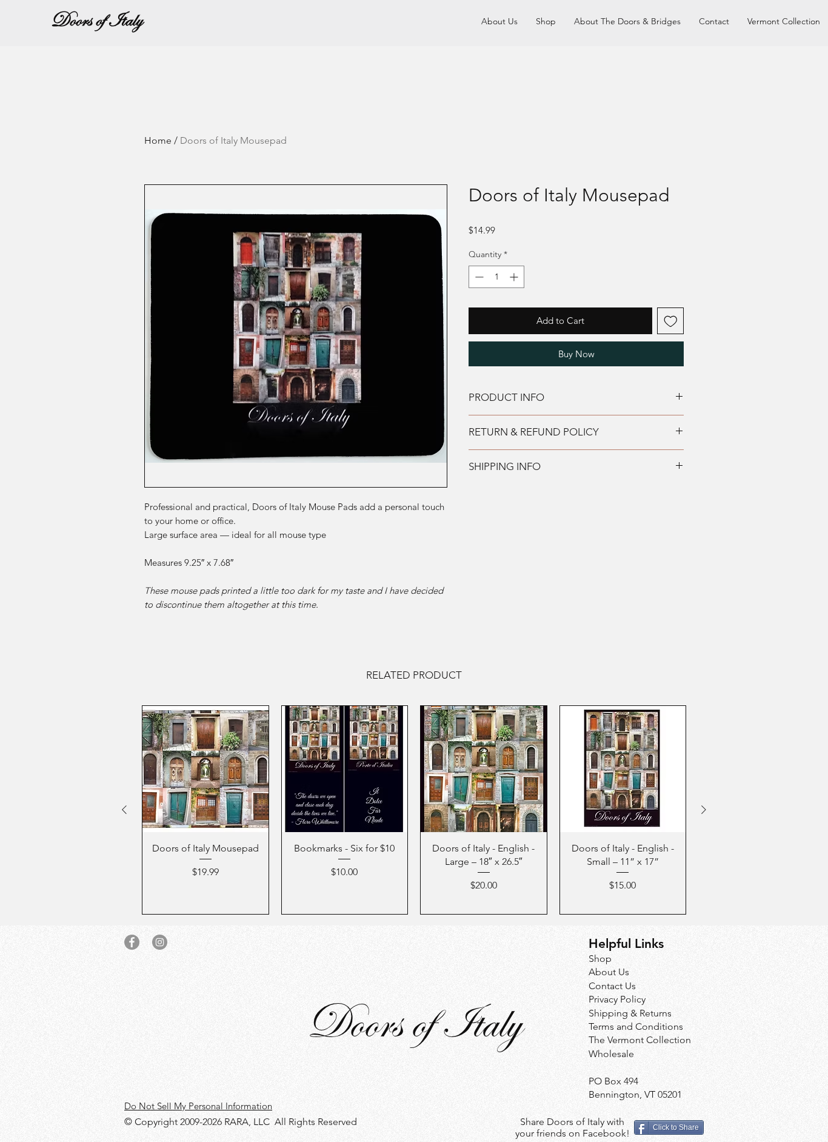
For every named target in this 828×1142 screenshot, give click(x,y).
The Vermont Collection (640, 1040)
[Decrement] (478, 276)
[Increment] (515, 276)
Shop (600, 958)
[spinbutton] (496, 276)
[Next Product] (703, 809)
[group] (414, 810)
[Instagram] (159, 942)
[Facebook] (131, 942)
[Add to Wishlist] (670, 321)
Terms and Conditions (636, 1026)
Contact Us (612, 986)
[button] (627, 21)
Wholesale (611, 1054)
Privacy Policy (617, 999)
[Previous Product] (124, 809)
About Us (609, 972)
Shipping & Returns (630, 1013)
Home (158, 140)
